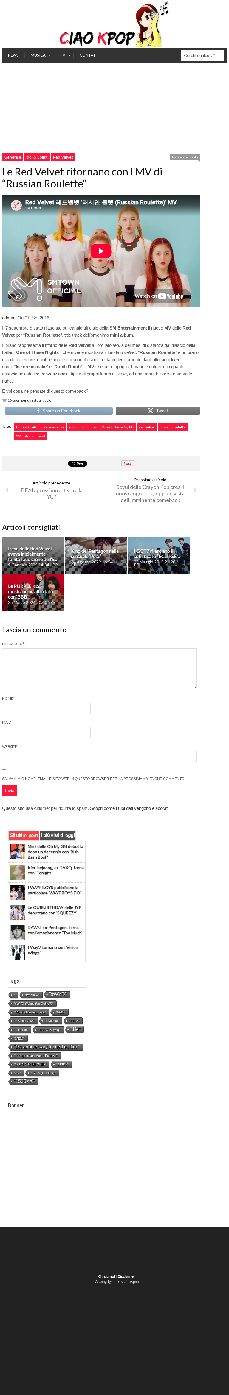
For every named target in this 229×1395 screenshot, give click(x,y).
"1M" (75, 1029)
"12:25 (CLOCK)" (43, 1073)
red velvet (147, 427)
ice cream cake (52, 427)
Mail (6, 722)
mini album (78, 427)
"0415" (60, 1012)
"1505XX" (24, 1081)
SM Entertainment (30, 436)
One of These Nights (117, 427)
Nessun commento (185, 157)
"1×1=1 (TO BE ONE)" (30, 1064)
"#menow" (32, 995)
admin (8, 317)
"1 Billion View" (24, 1021)
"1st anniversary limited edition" (47, 1046)
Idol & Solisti (37, 156)
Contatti (90, 55)
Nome (8, 698)
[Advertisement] (114, 107)
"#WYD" (58, 994)
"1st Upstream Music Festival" (36, 1055)
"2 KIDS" (62, 1064)
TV (59, 56)
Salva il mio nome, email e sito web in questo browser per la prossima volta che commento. (93, 779)
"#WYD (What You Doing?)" (33, 1003)
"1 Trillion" (21, 1030)
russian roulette (172, 427)
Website (9, 746)
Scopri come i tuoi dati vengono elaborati (129, 808)
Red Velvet (63, 156)
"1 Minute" (51, 1021)
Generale (12, 156)
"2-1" (17, 1073)
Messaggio (13, 643)
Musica (35, 56)
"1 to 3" (74, 1021)
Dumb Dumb (26, 427)
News (13, 55)
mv (94, 427)
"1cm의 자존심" (49, 1030)
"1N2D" (19, 1038)
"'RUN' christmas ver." (30, 1012)
